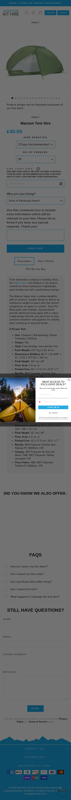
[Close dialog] (69, 380)
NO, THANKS (53, 412)
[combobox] (41, 402)
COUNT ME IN (53, 407)
